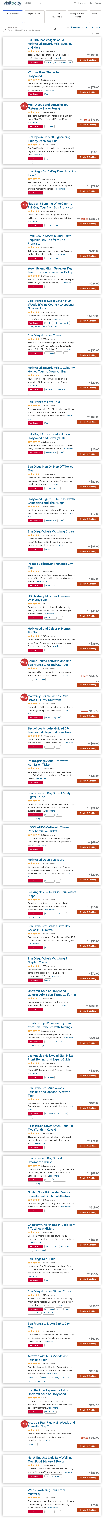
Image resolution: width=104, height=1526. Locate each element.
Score (84, 27)
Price (91, 27)
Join (91, 3)
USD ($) (28, 3)
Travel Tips (82, 3)
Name (97, 27)
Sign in (98, 3)
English (39, 3)
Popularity (75, 27)
